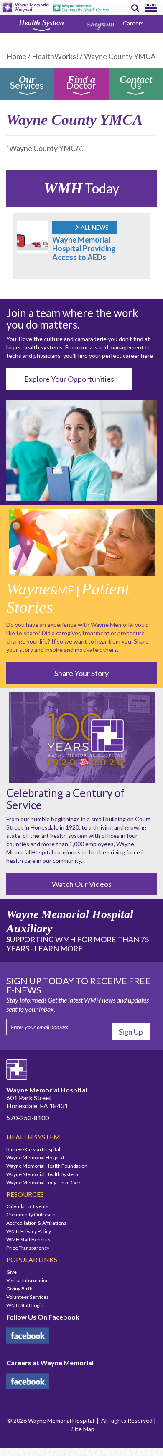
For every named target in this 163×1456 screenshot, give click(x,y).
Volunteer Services (27, 1297)
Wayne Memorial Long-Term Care (44, 1182)
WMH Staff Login (24, 1305)
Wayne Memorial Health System (42, 1174)
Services (27, 84)
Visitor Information (27, 1280)
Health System (41, 22)
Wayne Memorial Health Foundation (46, 1166)
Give (11, 1272)
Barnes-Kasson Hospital (33, 1149)
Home (16, 56)
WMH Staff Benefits (28, 1239)
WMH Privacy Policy (28, 1231)
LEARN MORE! (59, 948)
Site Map (82, 1428)
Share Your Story (81, 673)
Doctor (81, 84)
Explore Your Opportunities (69, 379)
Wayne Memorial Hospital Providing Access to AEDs (84, 248)
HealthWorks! (55, 56)
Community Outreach (31, 1214)
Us (136, 84)
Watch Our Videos (82, 884)
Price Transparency (27, 1248)
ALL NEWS (94, 227)
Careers (133, 23)
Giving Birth (19, 1288)
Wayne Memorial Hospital (35, 1157)
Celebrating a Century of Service (65, 799)
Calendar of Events (27, 1206)
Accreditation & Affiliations (36, 1223)
